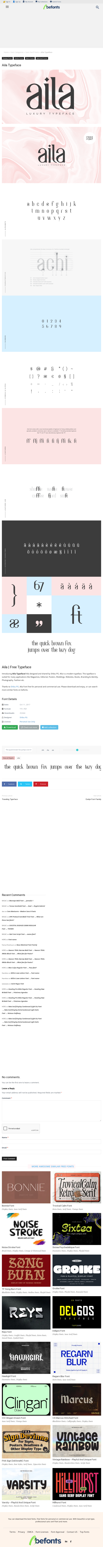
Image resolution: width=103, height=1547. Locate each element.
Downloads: (9, 713)
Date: (6, 704)
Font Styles (18, 1464)
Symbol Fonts (18, 1338)
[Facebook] (70, 1542)
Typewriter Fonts (39, 1464)
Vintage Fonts (77, 1209)
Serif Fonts (67, 1209)
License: (7, 721)
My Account (29, 2)
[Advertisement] (51, 29)
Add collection (50, 727)
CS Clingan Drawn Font (14, 1418)
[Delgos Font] (77, 1312)
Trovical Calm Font (62, 1205)
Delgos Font (59, 1330)
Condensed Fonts (59, 1506)
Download (11, 727)
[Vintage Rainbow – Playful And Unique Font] (77, 1441)
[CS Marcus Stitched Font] (77, 1399)
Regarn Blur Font (61, 1376)
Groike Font (59, 1288)
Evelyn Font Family (93, 799)
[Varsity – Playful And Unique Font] (26, 1484)
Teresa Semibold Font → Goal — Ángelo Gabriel (27, 906)
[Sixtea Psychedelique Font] (77, 1229)
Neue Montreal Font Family (27, 945)
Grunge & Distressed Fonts (35, 1250)
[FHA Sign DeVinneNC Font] (26, 1442)
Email (5, 1147)
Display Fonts (7, 58)
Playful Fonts (84, 1250)
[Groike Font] (77, 1270)
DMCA (30, 1532)
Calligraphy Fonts (74, 1421)
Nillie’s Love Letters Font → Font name (25, 973)
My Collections (42, 2)
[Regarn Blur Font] (77, 1357)
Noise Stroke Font (11, 1247)
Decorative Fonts (59, 1250)
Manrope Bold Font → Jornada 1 (21, 901)
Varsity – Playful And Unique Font (19, 1502)
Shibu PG (15, 686)
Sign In (7, 2)
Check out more (30, 727)
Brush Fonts (6, 1250)
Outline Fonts (33, 1292)
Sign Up (16, 2)
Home (6, 52)
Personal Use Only (27, 721)
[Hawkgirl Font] (26, 1357)
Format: (7, 709)
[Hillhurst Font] (77, 1484)
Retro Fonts (30, 58)
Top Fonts (84, 1532)
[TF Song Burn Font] (26, 1270)
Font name (12, 939)
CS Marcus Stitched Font (65, 1418)
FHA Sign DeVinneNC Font (15, 1460)
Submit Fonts (56, 2)
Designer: (8, 717)
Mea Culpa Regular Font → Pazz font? (22, 968)
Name (5, 1137)
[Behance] (66, 1542)
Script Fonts (85, 1463)
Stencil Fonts (7, 1338)
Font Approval (57, 1532)
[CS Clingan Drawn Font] (26, 1399)
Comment (7, 1098)
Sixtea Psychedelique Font (66, 1247)
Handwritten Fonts (72, 1463)
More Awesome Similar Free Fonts (53, 1166)
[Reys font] (26, 1313)
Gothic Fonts (19, 58)
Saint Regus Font (17, 984)
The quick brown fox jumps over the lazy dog (52, 767)
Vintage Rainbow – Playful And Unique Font (74, 1459)
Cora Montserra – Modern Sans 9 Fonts (21, 911)
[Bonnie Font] (26, 1187)
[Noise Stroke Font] (26, 1229)
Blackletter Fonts (8, 1292)
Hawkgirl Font (9, 1376)
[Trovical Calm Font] (77, 1187)
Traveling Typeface (10, 799)
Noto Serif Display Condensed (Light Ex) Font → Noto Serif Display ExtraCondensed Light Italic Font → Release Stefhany (22, 1009)
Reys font (7, 1332)
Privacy (21, 1532)
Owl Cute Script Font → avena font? (22, 934)
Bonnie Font (8, 1205)
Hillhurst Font (59, 1502)
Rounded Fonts (82, 1292)
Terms (13, 1532)
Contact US (72, 1532)
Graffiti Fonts (19, 1335)
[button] (97, 8)
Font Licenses (42, 1532)
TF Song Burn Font (11, 1289)
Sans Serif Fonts (32, 52)
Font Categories (17, 52)
